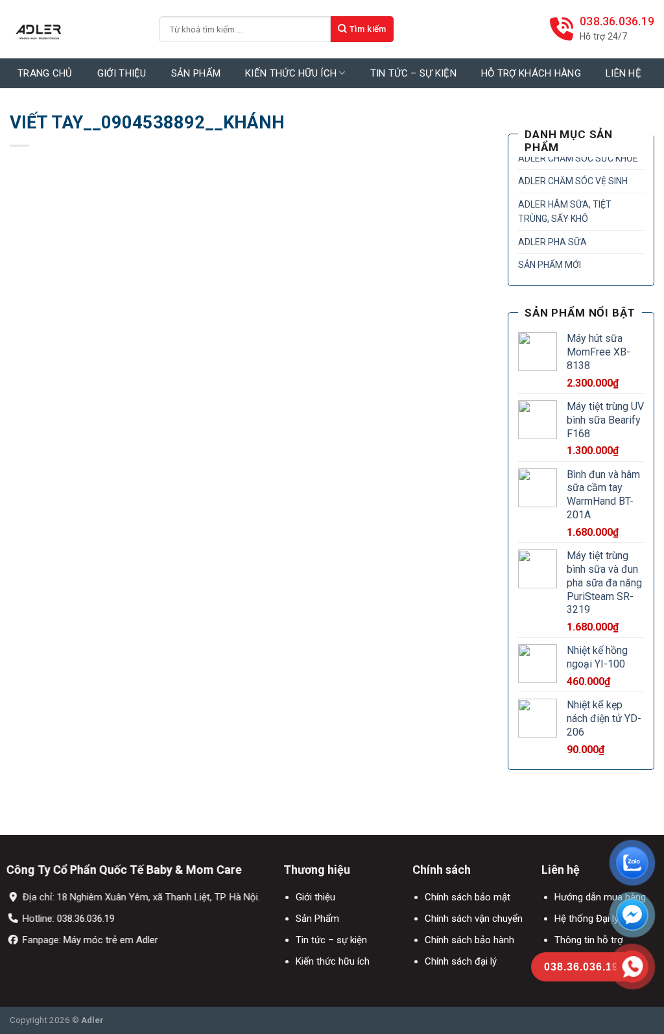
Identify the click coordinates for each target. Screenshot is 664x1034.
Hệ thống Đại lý (586, 918)
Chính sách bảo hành (469, 940)
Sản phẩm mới (549, 264)
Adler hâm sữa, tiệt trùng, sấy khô (564, 211)
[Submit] (362, 29)
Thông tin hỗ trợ (588, 940)
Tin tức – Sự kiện (413, 73)
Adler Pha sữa (552, 242)
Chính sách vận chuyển (474, 918)
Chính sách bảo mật (467, 897)
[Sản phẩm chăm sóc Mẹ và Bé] (74, 29)
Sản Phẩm (317, 918)
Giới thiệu (122, 73)
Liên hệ (623, 73)
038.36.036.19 (86, 918)
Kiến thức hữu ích (291, 73)
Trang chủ (45, 73)
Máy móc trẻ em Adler (111, 940)
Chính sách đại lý (461, 961)
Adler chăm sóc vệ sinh (573, 181)
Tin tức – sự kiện (331, 940)
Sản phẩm (195, 73)
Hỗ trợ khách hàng (531, 73)
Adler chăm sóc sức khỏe (578, 158)
